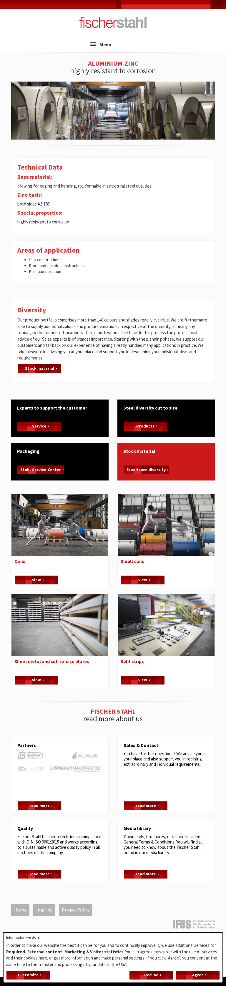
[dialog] (113, 957)
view (36, 579)
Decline (151, 974)
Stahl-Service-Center (40, 469)
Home (20, 910)
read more (39, 805)
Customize (28, 974)
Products (145, 426)
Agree (198, 974)
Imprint (44, 910)
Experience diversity (146, 469)
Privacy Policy (75, 910)
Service (39, 426)
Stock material (39, 368)
